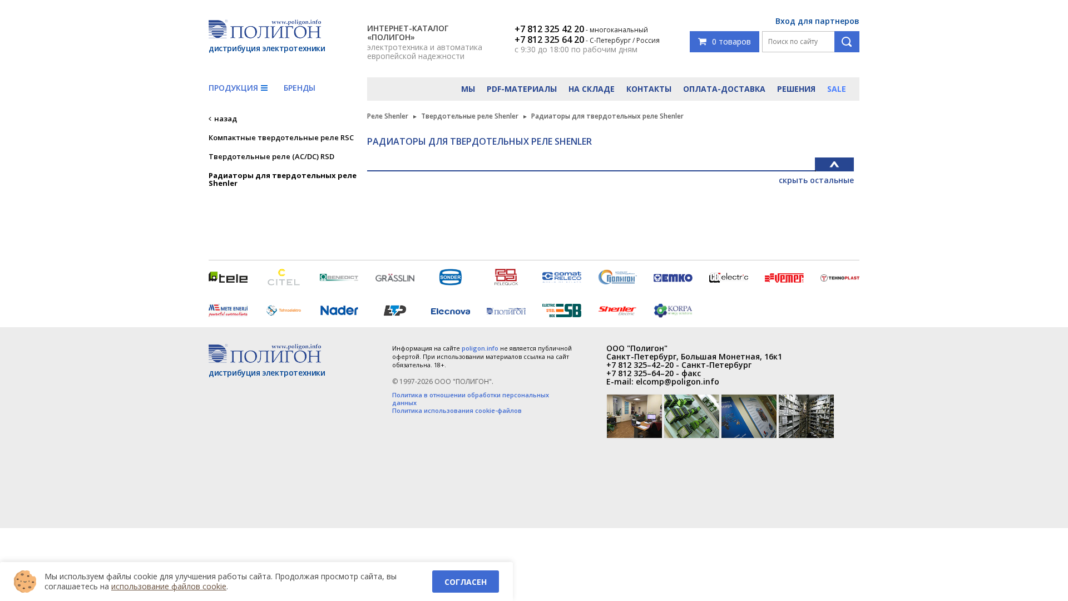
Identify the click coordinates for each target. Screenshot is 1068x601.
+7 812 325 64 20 (549, 39)
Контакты (648, 88)
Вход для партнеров (817, 21)
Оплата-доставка (724, 88)
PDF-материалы (522, 88)
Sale (836, 88)
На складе (591, 88)
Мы (468, 88)
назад (225, 118)
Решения (796, 88)
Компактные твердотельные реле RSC (281, 137)
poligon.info (480, 348)
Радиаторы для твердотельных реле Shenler (283, 179)
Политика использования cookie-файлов (457, 411)
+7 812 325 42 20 (549, 29)
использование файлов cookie (168, 586)
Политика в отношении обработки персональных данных (470, 399)
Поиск (846, 41)
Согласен (465, 582)
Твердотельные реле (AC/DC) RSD (271, 156)
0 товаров (731, 41)
